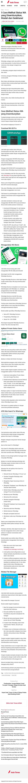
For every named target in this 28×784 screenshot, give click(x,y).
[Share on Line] (24, 40)
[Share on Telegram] (17, 40)
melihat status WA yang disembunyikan (14, 673)
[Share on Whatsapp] (20, 40)
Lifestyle (22, 5)
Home (2, 9)
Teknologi (7, 9)
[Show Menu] (2, 2)
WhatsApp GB (7, 175)
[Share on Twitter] (10, 40)
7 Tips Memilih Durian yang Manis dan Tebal (11, 752)
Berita (3, 5)
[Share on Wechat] (10, 43)
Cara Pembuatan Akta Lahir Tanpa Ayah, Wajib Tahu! (13, 755)
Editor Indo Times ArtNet (8, 21)
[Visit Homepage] (13, 2)
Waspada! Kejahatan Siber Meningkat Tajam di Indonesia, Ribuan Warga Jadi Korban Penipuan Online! (12, 735)
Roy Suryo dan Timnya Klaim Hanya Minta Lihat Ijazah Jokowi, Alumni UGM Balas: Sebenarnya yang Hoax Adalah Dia (13, 717)
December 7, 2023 (20, 21)
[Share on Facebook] (6, 40)
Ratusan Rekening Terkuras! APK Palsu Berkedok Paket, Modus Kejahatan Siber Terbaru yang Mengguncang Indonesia (13, 729)
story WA (14, 675)
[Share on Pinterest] (21, 43)
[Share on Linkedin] (14, 40)
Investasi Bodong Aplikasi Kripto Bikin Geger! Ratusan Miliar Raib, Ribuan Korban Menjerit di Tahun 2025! (14, 723)
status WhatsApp (6, 675)
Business (9, 5)
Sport (16, 5)
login (6, 709)
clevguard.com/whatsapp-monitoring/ (13, 549)
